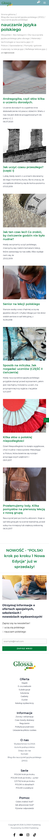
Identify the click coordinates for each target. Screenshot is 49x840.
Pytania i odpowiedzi (24, 808)
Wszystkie (6, 35)
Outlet (24, 700)
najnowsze (9, 53)
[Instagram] (28, 834)
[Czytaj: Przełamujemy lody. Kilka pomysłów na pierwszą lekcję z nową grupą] (24, 482)
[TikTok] (34, 834)
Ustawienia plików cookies (24, 730)
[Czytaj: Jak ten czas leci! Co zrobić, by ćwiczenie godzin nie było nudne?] (24, 209)
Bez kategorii (19, 35)
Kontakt (24, 754)
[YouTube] (21, 834)
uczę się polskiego (14, 627)
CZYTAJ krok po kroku (24, 781)
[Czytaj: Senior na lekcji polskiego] (24, 281)
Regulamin (24, 723)
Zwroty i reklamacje (25, 717)
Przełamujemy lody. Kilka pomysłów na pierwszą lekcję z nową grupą (24, 509)
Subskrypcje (24, 690)
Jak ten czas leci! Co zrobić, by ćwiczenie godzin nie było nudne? (24, 235)
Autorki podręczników (24, 747)
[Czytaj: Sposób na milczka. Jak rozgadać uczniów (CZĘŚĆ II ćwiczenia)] (24, 342)
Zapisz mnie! (24, 648)
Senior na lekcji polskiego (21, 304)
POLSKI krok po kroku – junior (24, 778)
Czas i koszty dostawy (24, 720)
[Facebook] (14, 834)
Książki (24, 683)
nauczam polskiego (15, 631)
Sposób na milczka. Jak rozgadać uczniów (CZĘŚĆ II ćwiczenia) (23, 369)
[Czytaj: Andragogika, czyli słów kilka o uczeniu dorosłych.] (24, 76)
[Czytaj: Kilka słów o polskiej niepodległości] (24, 414)
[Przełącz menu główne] (44, 2)
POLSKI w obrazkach (24, 784)
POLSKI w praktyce (24, 788)
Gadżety (24, 696)
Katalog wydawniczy (24, 703)
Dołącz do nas (24, 751)
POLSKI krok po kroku (24, 774)
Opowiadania (15, 45)
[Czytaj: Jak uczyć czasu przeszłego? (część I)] (24, 144)
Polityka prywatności (24, 727)
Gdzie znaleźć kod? (24, 802)
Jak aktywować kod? (24, 805)
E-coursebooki (24, 686)
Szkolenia (24, 693)
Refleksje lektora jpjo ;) (36, 49)
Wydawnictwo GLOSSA (24, 744)
